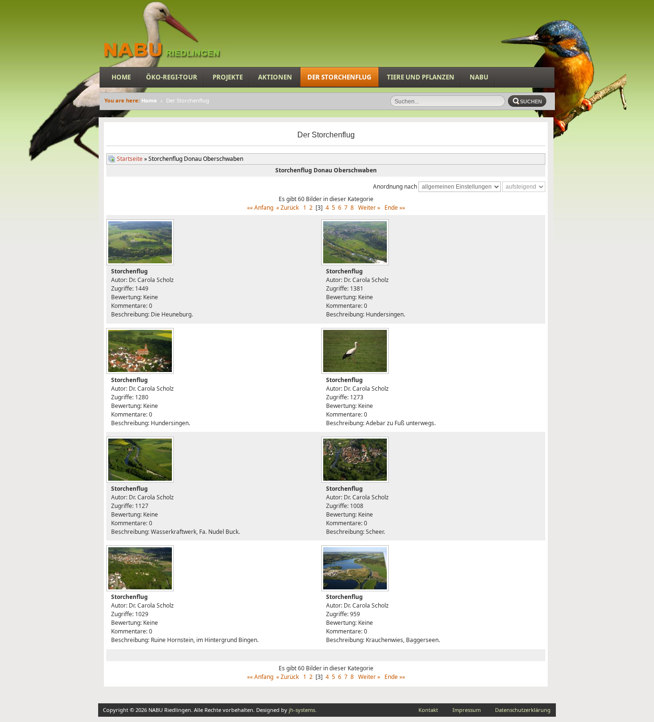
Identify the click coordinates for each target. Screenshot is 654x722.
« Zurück (287, 207)
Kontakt (428, 709)
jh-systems (302, 709)
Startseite (130, 159)
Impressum (466, 709)
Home (149, 100)
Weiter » (369, 207)
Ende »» (394, 207)
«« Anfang (260, 207)
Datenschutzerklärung (523, 709)
